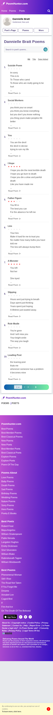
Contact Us (17, 625)
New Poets (6, 444)
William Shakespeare (11, 534)
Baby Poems (7, 481)
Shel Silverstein (9, 550)
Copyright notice (19, 623)
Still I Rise (6, 579)
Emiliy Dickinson (9, 546)
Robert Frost (7, 526)
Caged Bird (6, 599)
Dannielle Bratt (21, 19)
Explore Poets (8, 460)
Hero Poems (7, 509)
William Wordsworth (11, 562)
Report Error (35, 625)
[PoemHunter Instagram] (30, 617)
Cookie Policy (34, 623)
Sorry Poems (7, 505)
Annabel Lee (7, 595)
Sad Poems (7, 489)
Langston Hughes (9, 542)
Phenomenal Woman (11, 575)
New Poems (7, 441)
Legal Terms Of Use (31, 631)
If (1, 603)
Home (4, 11)
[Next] (36, 387)
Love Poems (7, 477)
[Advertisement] (26, 687)
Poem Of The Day (10, 464)
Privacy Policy (15, 631)
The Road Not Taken (11, 583)
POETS (15, 403)
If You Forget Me (9, 587)
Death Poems (8, 485)
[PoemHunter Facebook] (20, 617)
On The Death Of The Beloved (16, 611)
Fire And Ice (7, 607)
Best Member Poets (10, 449)
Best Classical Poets (11, 453)
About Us (6, 623)
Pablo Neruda (8, 538)
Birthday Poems (9, 493)
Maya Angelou (8, 530)
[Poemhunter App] (10, 617)
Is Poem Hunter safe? (29, 628)
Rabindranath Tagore (11, 558)
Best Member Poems (11, 433)
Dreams (5, 591)
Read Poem (13, 93)
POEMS (5, 403)
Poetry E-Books (8, 513)
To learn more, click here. (11, 712)
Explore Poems (8, 457)
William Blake (8, 554)
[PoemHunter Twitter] (25, 617)
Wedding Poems (9, 497)
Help (26, 625)
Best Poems (7, 429)
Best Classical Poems (12, 437)
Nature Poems (8, 501)
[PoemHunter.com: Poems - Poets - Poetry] (14, 3)
